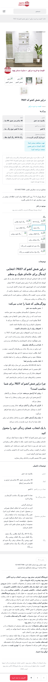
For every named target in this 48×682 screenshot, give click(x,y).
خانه (44, 19)
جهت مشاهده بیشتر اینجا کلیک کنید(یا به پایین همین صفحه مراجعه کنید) (36, 146)
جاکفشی (26, 587)
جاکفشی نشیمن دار (28, 590)
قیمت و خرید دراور (36, 19)
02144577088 (19, 565)
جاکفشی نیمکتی (14, 590)
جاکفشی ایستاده (41, 590)
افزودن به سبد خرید (19, 678)
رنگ (44, 217)
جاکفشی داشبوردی (10, 587)
